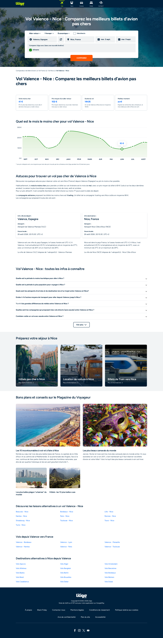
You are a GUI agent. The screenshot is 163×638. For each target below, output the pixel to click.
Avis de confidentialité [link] (67, 617)
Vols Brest (20, 577)
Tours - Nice (109, 520)
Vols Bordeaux (110, 573)
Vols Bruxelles (65, 577)
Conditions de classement (99, 610)
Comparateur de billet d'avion (26, 71)
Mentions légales (77, 610)
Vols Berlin (64, 573)
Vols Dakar (64, 582)
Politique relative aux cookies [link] (126, 610)
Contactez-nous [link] (58, 610)
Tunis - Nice (20, 525)
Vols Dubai (109, 582)
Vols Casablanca (22, 582)
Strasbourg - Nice (23, 520)
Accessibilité (100, 617)
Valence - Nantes (23, 547)
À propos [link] (28, 610)
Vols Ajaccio (21, 564)
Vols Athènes (21, 568)
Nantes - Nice (21, 516)
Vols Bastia (20, 573)
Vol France (42, 71)
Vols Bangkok (65, 568)
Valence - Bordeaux (23, 542)
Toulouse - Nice (66, 520)
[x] (84, 630)
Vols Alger (64, 564)
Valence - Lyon (66, 542)
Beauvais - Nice (22, 512)
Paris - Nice (64, 516)
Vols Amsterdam (111, 564)
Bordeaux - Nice (66, 512)
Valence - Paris (66, 547)
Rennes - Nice (110, 516)
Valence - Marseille (112, 542)
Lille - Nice (109, 512)
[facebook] (75, 630)
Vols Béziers (109, 577)
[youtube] (88, 630)
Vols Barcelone (110, 568)
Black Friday (42, 610)
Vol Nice (51, 71)
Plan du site (85, 617)
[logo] (20, 4)
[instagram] (79, 630)
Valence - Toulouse (112, 547)
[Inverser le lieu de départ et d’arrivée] (61, 39)
